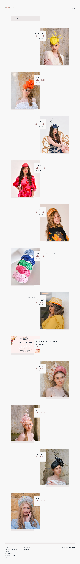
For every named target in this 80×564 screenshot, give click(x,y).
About (7, 551)
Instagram (26, 547)
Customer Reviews (11, 555)
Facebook (26, 549)
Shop (73, 8)
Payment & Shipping (11, 549)
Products (8, 547)
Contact (7, 557)
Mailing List (9, 553)
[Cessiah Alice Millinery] (9, 8)
